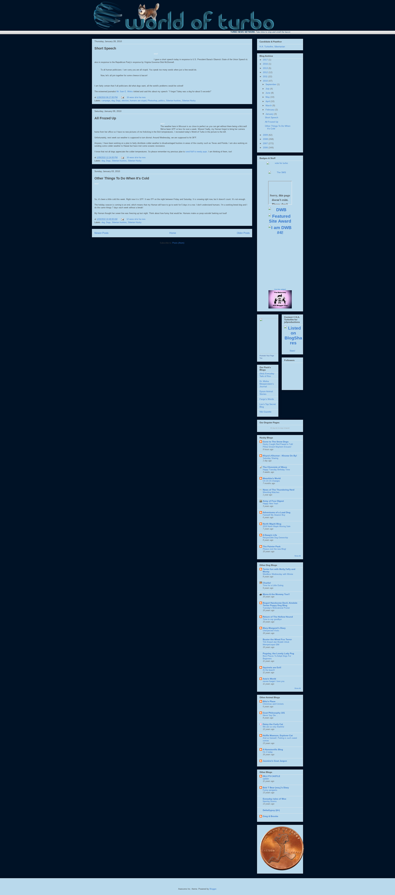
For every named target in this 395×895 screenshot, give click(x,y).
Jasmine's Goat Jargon (275, 761)
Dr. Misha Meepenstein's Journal (267, 384)
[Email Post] (122, 97)
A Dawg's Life (270, 535)
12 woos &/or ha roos (136, 219)
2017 (265, 59)
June (268, 93)
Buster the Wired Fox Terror (277, 639)
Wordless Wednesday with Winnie (278, 574)
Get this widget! (280, 289)
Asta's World (269, 678)
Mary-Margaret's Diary (274, 628)
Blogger (213, 889)
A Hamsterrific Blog (273, 749)
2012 (265, 72)
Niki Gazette (265, 412)
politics (161, 100)
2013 (265, 68)
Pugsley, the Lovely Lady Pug (278, 653)
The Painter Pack (272, 546)
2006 (265, 147)
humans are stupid (138, 100)
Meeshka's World (272, 478)
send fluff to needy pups (196, 151)
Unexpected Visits (271, 630)
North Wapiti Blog (272, 524)
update (266, 779)
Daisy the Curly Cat (273, 724)
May (268, 97)
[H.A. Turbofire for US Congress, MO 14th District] (269, 353)
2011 (265, 76)
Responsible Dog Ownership (275, 537)
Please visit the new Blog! (274, 549)
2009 (265, 135)
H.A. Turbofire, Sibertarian (272, 46)
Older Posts (243, 233)
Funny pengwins (270, 790)
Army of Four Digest (273, 501)
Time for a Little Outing (273, 585)
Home (172, 233)
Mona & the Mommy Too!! (276, 594)
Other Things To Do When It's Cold (121, 178)
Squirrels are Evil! (272, 667)
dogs (281, 428)
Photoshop (152, 100)
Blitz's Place (269, 701)
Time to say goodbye (272, 619)
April (268, 101)
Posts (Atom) (178, 243)
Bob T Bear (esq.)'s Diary (276, 787)
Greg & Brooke (270, 816)
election (125, 100)
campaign (106, 100)
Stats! (292, 350)
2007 (265, 143)
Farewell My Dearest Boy (274, 515)
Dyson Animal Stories (266, 392)
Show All (297, 556)
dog (113, 100)
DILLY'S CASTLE (271, 776)
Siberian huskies (173, 100)
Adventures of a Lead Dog (276, 512)
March (269, 105)
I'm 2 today (268, 752)
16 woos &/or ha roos (136, 97)
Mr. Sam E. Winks (124, 91)
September (271, 84)
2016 (265, 64)
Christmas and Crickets (273, 704)
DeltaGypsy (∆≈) (271, 810)
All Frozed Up (105, 118)
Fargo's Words (267, 399)
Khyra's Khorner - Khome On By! (280, 455)
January (270, 114)
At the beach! (269, 670)
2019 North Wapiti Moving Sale (276, 526)
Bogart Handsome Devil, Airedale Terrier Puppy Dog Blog (280, 604)
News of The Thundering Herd (278, 490)
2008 (265, 139)
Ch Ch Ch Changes (271, 481)
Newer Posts (101, 233)
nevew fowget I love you (273, 681)
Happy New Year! (270, 503)
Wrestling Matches (271, 492)
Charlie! (267, 583)
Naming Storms (270, 801)
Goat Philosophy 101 (274, 713)
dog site (275, 428)
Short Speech (105, 48)
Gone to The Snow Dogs (276, 441)
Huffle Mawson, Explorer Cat (278, 735)
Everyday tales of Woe (274, 799)
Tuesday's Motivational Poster (276, 608)
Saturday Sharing (270, 458)
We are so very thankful (273, 727)
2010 (265, 81)
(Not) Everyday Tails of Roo (267, 374)
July (268, 88)
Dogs (118, 100)
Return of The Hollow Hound (278, 617)
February (270, 109)
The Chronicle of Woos (275, 467)
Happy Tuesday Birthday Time (276, 469)
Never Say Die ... (270, 715)
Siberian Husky (189, 100)
